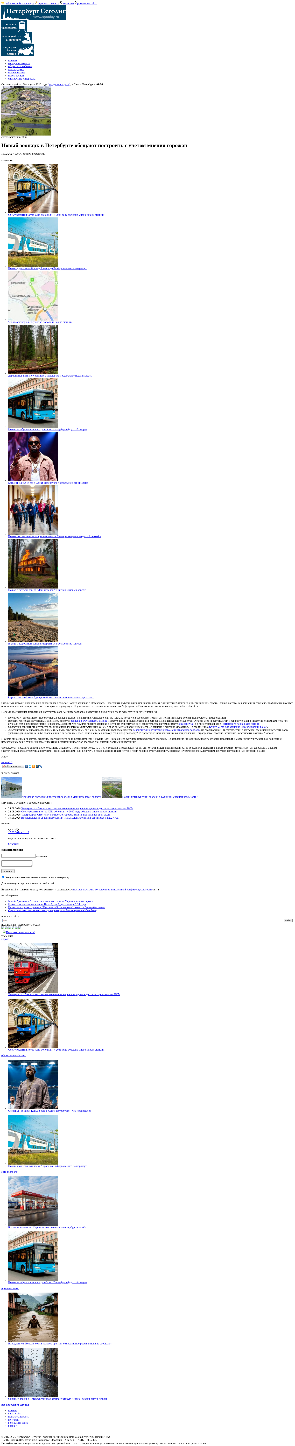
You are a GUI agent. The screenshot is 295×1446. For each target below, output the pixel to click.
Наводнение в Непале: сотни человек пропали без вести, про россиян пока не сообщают (60, 1343)
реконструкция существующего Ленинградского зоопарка (167, 729)
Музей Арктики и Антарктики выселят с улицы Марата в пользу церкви (50, 901)
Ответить (13, 843)
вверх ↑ (12, 1425)
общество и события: (13, 1055)
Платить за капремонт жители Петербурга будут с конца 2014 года (47, 904)
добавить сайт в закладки (19, 3)
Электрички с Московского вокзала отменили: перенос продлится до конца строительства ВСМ (77, 808)
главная (12, 60)
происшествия (16, 72)
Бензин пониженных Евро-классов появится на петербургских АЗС (47, 1227)
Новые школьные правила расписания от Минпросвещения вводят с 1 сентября (54, 536)
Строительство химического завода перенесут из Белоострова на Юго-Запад (52, 910)
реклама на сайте (87, 3)
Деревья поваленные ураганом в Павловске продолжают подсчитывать (50, 375)
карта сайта (15, 1413)
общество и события (20, 66)
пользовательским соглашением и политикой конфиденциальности (112, 889)
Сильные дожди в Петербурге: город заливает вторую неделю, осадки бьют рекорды (57, 1398)
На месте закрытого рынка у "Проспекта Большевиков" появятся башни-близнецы (56, 907)
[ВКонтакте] (26, 766)
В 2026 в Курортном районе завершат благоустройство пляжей (45, 643)
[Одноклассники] (34, 766)
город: (5, 939)
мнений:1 (6, 762)
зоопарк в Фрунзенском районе (89, 720)
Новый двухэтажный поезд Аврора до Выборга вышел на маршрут (47, 268)
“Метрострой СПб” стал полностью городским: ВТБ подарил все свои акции (66, 814)
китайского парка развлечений (241, 723)
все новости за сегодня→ (16, 1404)
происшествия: (10, 1288)
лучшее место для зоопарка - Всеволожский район (237, 726)
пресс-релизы (16, 75)
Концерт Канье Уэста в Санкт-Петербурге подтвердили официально (48, 482)
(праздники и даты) (59, 84)
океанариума (185, 723)
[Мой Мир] (37, 766)
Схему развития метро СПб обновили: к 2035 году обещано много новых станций (56, 214)
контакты (68, 3)
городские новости (19, 63)
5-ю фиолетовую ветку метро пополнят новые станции (40, 322)
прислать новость (48, 3)
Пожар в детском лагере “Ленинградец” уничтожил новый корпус (47, 590)
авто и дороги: (9, 1171)
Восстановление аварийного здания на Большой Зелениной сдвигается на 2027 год (69, 817)
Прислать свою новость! (20, 932)
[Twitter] (30, 766)
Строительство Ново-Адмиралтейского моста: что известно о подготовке (51, 697)
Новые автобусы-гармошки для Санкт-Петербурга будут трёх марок (47, 429)
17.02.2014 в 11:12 (18, 832)
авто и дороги (16, 69)
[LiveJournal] (41, 766)
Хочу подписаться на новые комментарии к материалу (37, 877)
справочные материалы (22, 78)
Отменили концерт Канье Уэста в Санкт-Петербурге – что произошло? (49, 1110)
